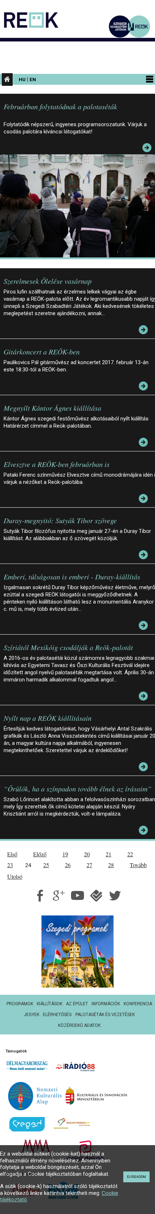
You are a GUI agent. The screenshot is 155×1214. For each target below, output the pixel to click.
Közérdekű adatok (79, 1025)
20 (87, 854)
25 (46, 865)
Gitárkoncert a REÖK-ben (42, 351)
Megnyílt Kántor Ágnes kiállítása (52, 407)
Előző (39, 854)
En (33, 79)
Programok (19, 1003)
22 (130, 854)
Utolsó (14, 876)
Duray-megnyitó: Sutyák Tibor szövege (60, 520)
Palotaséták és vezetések (105, 1014)
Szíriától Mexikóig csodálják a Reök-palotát (68, 647)
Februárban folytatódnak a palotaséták (60, 106)
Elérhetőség (57, 1014)
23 (10, 865)
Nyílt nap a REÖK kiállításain (48, 718)
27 (89, 865)
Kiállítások (49, 1003)
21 (108, 854)
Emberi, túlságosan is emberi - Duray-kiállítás (72, 576)
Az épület (77, 1003)
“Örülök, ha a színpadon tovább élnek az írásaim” (77, 788)
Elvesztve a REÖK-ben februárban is (57, 464)
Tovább (138, 865)
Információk (106, 1003)
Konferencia (138, 1003)
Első (12, 854)
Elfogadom (136, 1177)
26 (68, 865)
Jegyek (31, 1014)
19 (65, 854)
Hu (22, 79)
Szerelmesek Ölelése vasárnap (48, 281)
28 (111, 865)
